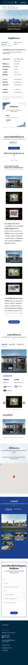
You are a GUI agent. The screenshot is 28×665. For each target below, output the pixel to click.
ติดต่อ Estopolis (5, 630)
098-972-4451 (6, 645)
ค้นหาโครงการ (11, 6)
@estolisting (7, 637)
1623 (7, 122)
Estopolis (5, 650)
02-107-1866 (5, 642)
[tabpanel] (14, 402)
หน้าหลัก (4, 6)
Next (23, 402)
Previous (3, 402)
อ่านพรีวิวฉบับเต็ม (14, 322)
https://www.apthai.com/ (12, 117)
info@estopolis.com (7, 647)
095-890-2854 (6, 635)
